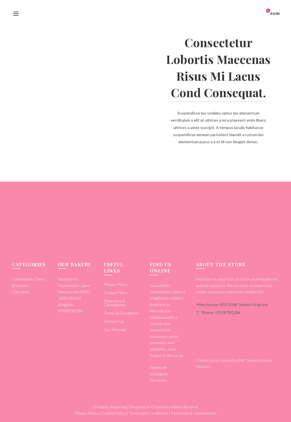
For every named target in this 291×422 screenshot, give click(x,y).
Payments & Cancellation (115, 302)
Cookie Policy (116, 292)
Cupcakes (21, 291)
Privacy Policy (116, 284)
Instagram (159, 373)
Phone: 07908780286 (220, 312)
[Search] (28, 13)
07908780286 (70, 310)
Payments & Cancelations (194, 413)
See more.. (159, 380)
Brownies (20, 285)
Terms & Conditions (121, 313)
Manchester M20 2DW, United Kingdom (232, 304)
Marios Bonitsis (185, 406)
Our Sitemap (115, 329)
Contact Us (114, 321)
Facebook (158, 367)
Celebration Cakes (28, 279)
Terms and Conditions (148, 413)
